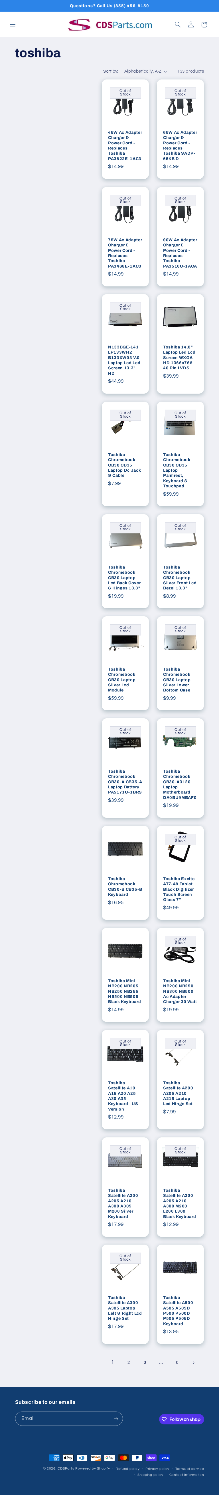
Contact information (186, 1474)
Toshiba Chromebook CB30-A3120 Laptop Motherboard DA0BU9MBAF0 (179, 784)
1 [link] (112, 1362)
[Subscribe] (115, 1419)
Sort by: (110, 71)
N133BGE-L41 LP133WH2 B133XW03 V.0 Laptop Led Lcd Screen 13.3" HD (124, 360)
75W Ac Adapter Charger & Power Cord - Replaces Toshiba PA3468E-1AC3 (125, 252)
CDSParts (66, 1468)
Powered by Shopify (92, 1468)
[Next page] (193, 1362)
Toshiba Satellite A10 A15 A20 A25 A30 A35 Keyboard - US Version (123, 1096)
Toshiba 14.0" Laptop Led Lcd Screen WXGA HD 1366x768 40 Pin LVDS (179, 357)
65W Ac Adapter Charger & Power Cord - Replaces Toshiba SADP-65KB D (180, 145)
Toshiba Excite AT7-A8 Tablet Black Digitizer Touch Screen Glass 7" (178, 889)
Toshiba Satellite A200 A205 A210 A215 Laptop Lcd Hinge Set (178, 1093)
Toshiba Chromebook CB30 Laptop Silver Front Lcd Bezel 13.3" (180, 578)
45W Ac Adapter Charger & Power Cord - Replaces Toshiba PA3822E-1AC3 (125, 145)
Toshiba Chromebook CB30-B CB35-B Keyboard (125, 886)
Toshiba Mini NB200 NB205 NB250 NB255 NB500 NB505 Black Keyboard (124, 991)
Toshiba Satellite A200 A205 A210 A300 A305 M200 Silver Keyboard (123, 1203)
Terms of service (189, 1468)
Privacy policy (157, 1468)
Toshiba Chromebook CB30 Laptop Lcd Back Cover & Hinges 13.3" (124, 578)
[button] (12, 24)
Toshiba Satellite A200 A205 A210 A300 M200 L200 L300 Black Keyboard (179, 1203)
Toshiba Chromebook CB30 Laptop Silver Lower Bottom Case (176, 680)
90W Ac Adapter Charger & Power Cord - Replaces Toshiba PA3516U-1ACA (180, 252)
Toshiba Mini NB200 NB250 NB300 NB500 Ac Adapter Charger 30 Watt (180, 991)
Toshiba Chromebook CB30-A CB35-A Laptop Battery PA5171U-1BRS (125, 782)
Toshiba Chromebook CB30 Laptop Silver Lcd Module (121, 680)
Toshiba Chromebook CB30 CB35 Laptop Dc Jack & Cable (124, 465)
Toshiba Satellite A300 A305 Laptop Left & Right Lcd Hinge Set (125, 1308)
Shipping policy (150, 1474)
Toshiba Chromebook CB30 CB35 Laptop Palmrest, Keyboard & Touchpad (176, 470)
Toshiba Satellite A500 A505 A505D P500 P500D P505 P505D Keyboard (178, 1310)
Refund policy (128, 1468)
